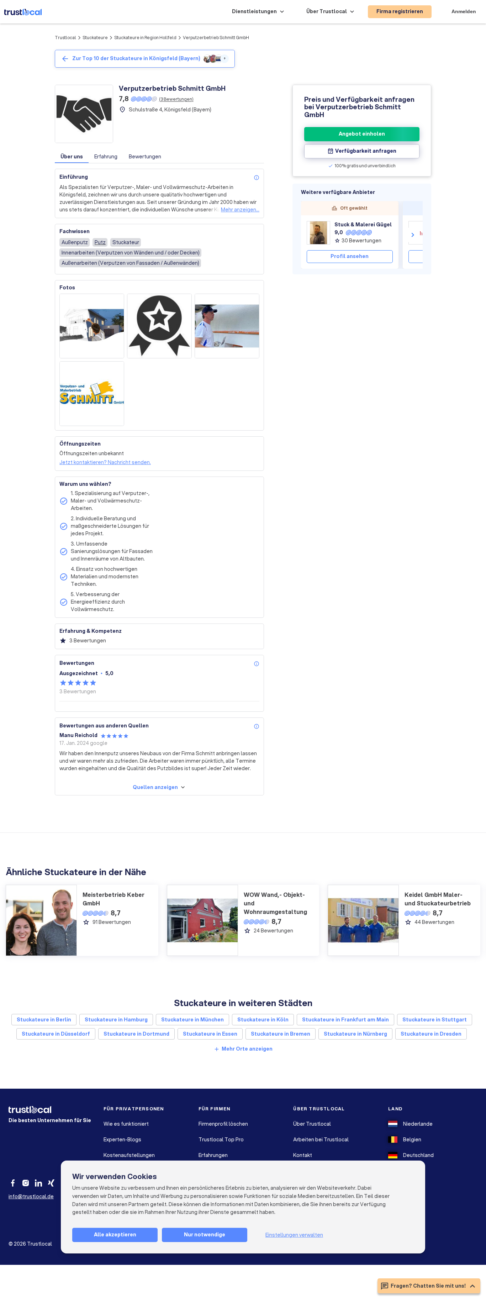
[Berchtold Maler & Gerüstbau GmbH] (420, 232)
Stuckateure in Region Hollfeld (145, 38)
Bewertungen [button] (145, 156)
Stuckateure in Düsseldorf (56, 1033)
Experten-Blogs (122, 1139)
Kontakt (302, 1155)
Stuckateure (95, 38)
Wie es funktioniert (126, 1123)
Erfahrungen (213, 1155)
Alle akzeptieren (115, 1234)
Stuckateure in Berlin (44, 1019)
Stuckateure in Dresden (431, 1033)
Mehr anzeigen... (240, 209)
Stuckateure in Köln (263, 1019)
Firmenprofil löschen (223, 1123)
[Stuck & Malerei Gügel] (318, 232)
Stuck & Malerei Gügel (363, 224)
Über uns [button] (71, 156)
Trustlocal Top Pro (221, 1139)
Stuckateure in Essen (210, 1033)
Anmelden (463, 11)
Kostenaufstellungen (129, 1155)
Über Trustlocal (312, 1123)
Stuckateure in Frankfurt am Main (345, 1019)
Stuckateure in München (192, 1019)
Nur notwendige (204, 1234)
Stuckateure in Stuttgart (434, 1019)
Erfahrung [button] (105, 156)
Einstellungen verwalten (294, 1234)
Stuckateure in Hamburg (116, 1019)
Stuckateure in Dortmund (136, 1033)
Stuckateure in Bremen (280, 1033)
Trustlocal (65, 38)
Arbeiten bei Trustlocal (321, 1139)
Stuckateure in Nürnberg (355, 1033)
